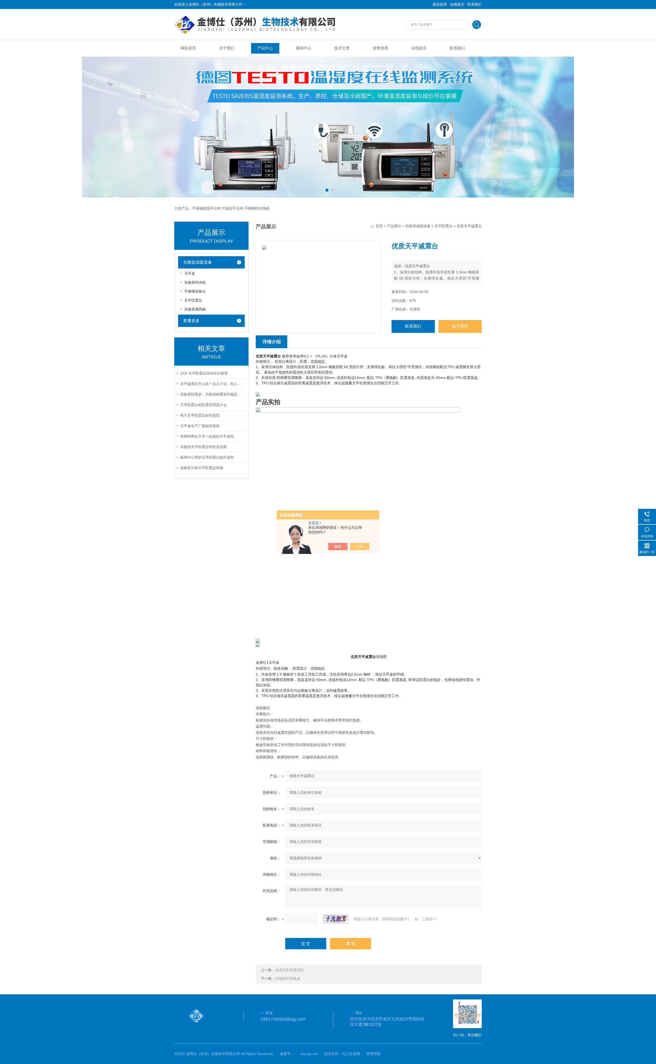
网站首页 (188, 48)
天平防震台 (193, 300)
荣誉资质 (380, 48)
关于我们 (226, 48)
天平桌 (189, 273)
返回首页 (440, 4)
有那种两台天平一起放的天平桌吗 (207, 436)
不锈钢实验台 (195, 291)
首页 (379, 226)
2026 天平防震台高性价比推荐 (204, 373)
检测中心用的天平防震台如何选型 (207, 457)
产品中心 (265, 48)
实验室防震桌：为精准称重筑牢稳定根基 (212, 394)
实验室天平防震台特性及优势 (203, 447)
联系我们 (474, 4)
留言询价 (460, 326)
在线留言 (457, 4)
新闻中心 (303, 48)
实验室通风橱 (195, 309)
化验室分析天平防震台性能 (201, 468)
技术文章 (342, 48)
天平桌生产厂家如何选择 (200, 426)
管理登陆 (373, 1054)
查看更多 (191, 320)
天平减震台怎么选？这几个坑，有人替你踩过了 (212, 384)
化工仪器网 (351, 1054)
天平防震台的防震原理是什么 (203, 405)
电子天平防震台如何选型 (200, 415)
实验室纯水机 (195, 282)
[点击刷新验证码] (335, 919)
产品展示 (394, 226)
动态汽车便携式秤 (289, 970)
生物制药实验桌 (287, 978)
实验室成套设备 (197, 262)
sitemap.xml (309, 1054)
